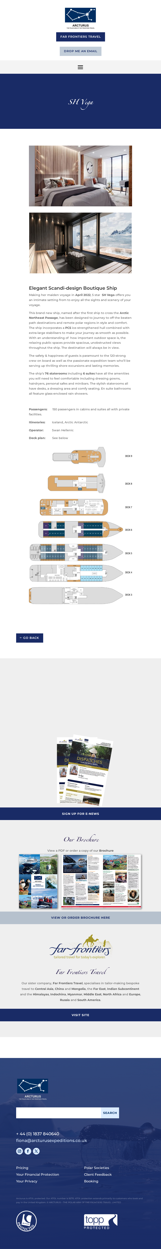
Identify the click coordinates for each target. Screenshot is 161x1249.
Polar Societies (96, 1168)
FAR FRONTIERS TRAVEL (80, 37)
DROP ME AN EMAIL (80, 51)
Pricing (22, 1168)
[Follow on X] (36, 1151)
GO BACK (31, 638)
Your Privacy (26, 1181)
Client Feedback (98, 1175)
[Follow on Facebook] (28, 1151)
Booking (91, 1181)
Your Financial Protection (37, 1175)
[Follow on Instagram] (19, 1151)
